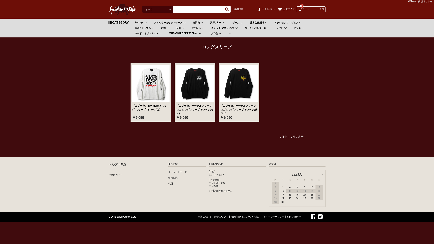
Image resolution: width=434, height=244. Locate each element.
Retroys (139, 22)
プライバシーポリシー (272, 216)
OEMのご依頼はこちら (420, 1)
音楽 (178, 28)
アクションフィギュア (286, 22)
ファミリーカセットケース (168, 22)
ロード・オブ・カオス (147, 33)
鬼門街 (196, 22)
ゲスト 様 (267, 9)
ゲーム (236, 22)
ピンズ (297, 28)
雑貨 (163, 28)
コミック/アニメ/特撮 (222, 28)
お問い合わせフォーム (220, 190)
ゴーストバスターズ (255, 28)
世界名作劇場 (257, 22)
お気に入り (289, 9)
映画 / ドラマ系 (143, 28)
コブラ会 (213, 33)
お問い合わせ (294, 216)
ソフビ (279, 28)
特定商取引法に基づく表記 (245, 216)
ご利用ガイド (115, 175)
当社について (205, 216)
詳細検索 (238, 9)
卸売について (221, 216)
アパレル (196, 28)
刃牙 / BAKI (216, 22)
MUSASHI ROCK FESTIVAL (183, 33)
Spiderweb (125, 9)
